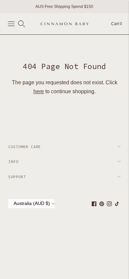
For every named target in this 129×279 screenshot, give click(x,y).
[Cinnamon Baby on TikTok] (116, 205)
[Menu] (11, 24)
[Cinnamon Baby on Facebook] (94, 205)
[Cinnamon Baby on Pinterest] (101, 205)
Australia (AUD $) (32, 203)
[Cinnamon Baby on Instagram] (109, 205)
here (38, 91)
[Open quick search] (21, 24)
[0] (113, 24)
